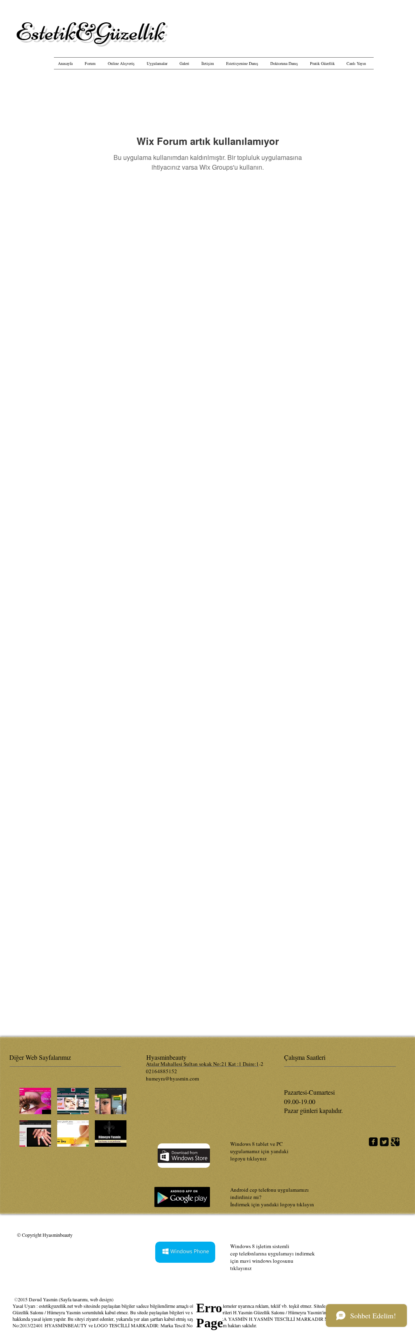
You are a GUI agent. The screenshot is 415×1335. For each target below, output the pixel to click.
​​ (90, 32)
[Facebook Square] (373, 1141)
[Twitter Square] (384, 1141)
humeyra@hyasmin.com (172, 1078)
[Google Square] (395, 1141)
